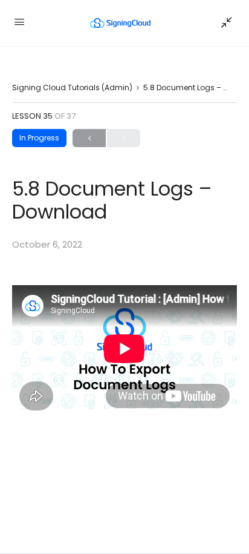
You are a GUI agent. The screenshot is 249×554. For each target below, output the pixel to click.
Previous (89, 138)
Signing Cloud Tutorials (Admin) (72, 87)
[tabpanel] (124, 348)
